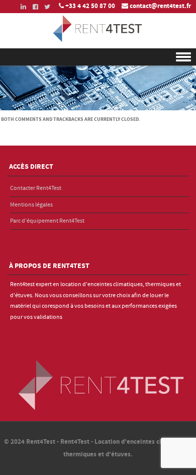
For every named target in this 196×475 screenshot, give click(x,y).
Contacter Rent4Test (35, 188)
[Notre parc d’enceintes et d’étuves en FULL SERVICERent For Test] (98, 108)
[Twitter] (44, 7)
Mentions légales (31, 205)
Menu (98, 57)
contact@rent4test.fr (160, 6)
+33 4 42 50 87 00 (90, 6)
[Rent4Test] (98, 41)
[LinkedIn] (20, 7)
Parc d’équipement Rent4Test (47, 221)
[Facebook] (32, 7)
